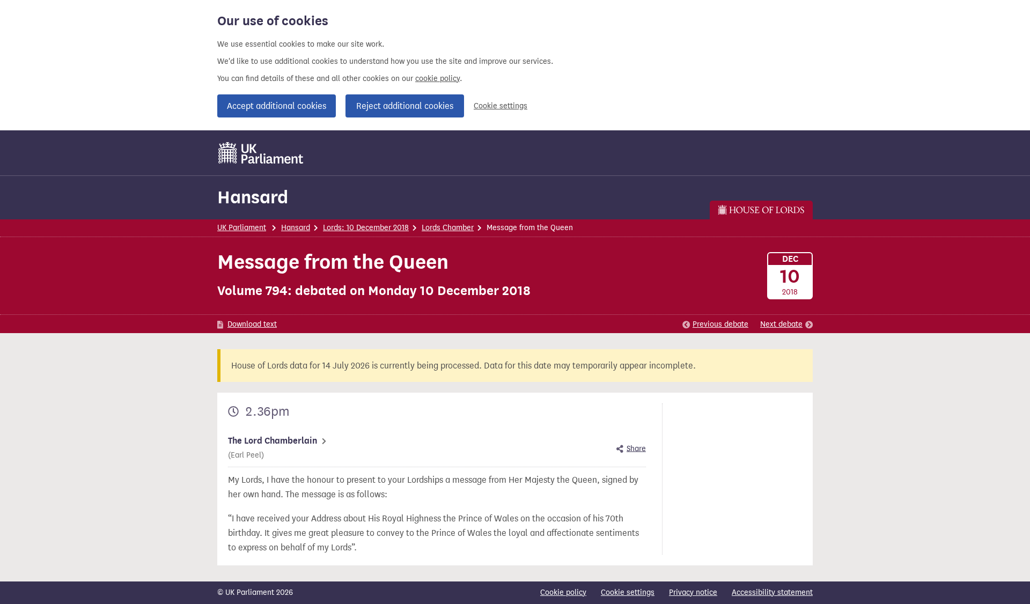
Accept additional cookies (276, 106)
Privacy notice (693, 592)
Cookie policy (563, 592)
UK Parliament (241, 227)
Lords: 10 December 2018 (366, 227)
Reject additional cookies (404, 106)
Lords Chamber (448, 227)
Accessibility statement (772, 592)
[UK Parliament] (261, 153)
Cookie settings (500, 106)
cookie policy (437, 78)
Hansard (252, 197)
